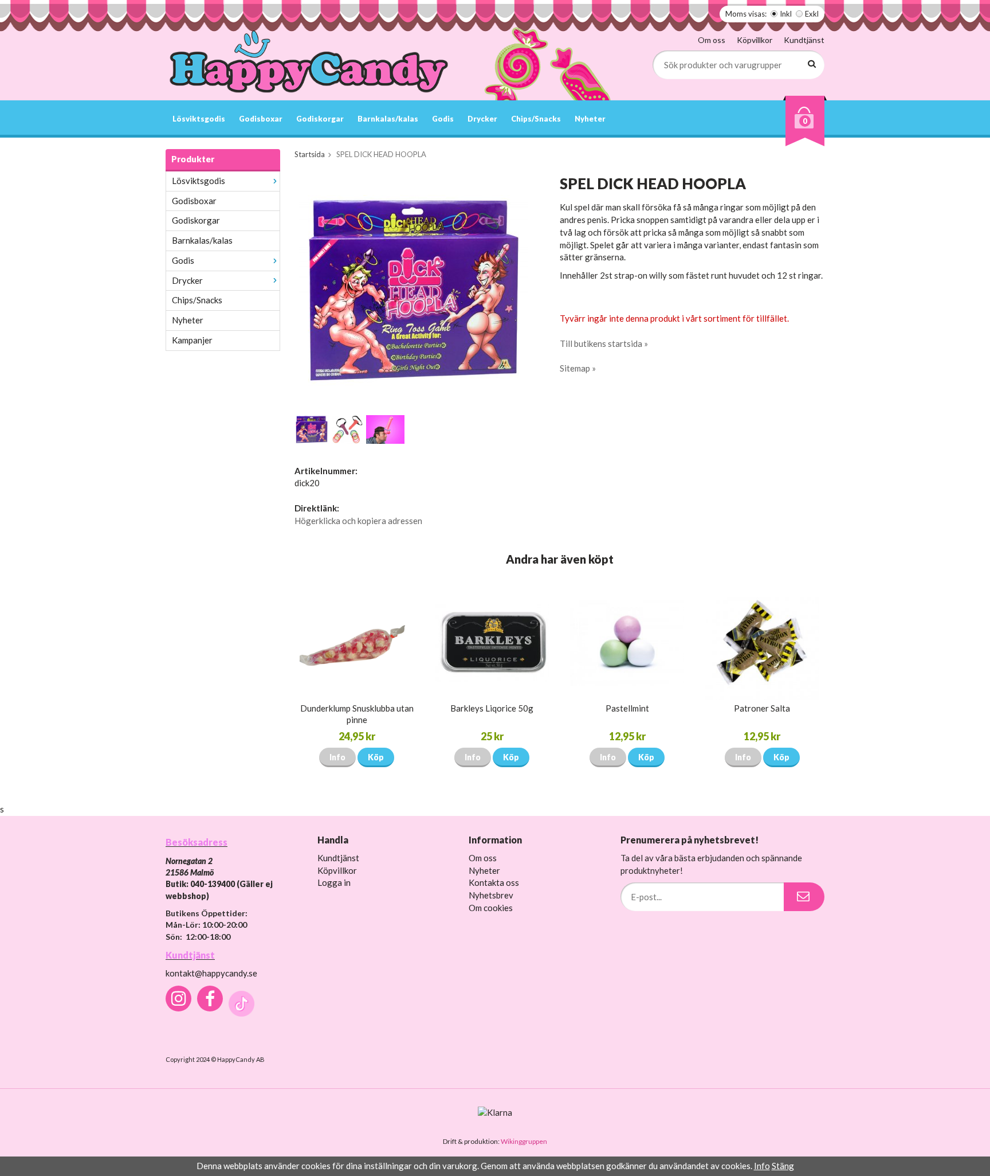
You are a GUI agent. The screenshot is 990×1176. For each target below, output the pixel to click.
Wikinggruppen (524, 1141)
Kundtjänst (804, 40)
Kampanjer (192, 340)
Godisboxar (260, 118)
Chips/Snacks (536, 118)
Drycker (482, 118)
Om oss (711, 40)
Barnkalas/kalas (388, 118)
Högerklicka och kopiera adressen (358, 520)
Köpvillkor (754, 40)
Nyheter (590, 118)
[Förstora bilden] (413, 289)
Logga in (334, 882)
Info (337, 757)
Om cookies (491, 907)
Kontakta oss (494, 882)
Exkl (812, 13)
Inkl (786, 13)
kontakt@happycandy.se (211, 973)
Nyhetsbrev (491, 895)
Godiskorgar (320, 118)
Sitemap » (578, 368)
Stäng (783, 1166)
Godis (443, 118)
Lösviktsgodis (198, 118)
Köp (376, 757)
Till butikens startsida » (604, 343)
